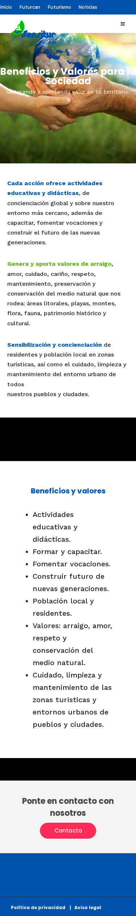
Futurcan (29, 7)
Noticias (87, 7)
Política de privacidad (40, 907)
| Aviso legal (85, 907)
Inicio (6, 7)
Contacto (68, 830)
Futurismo (59, 7)
